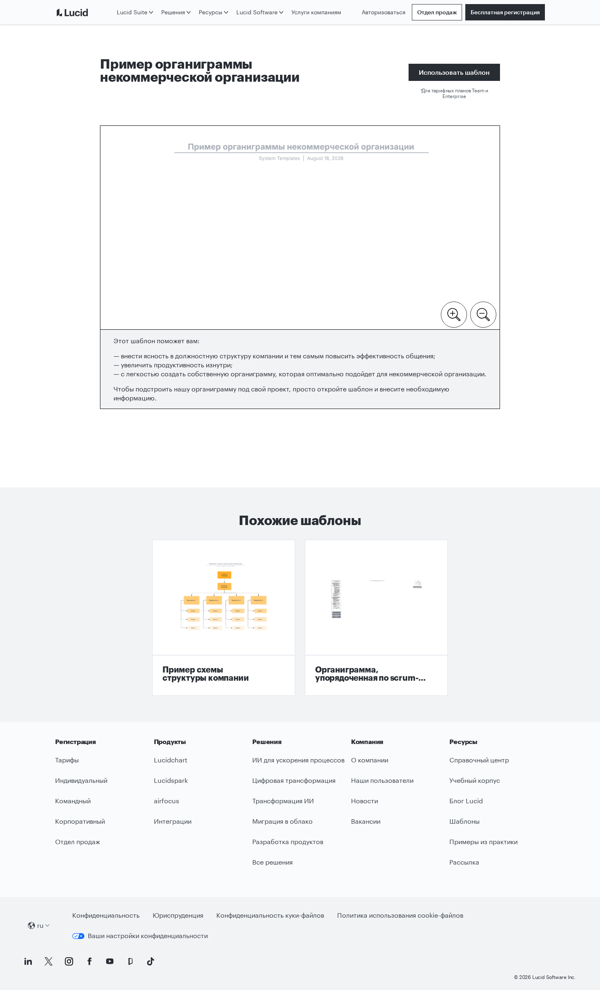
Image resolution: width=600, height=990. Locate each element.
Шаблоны (464, 821)
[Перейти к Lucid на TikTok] (151, 961)
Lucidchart (170, 760)
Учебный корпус (474, 780)
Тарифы (67, 760)
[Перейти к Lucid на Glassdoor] (130, 961)
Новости (364, 801)
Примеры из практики (483, 841)
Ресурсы (210, 12)
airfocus (166, 801)
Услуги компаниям (316, 12)
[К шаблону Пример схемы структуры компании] (224, 617)
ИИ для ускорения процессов (298, 760)
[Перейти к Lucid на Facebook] (89, 961)
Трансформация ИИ (283, 801)
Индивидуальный (81, 780)
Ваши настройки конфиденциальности (148, 935)
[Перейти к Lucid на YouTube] (110, 961)
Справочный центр (479, 760)
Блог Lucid (466, 801)
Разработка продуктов (287, 841)
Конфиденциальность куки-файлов (270, 915)
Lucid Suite (132, 12)
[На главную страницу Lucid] (84, 12)
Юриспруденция (178, 915)
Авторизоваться (383, 12)
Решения (173, 12)
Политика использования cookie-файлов (400, 915)
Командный (73, 801)
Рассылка (464, 862)
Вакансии (365, 821)
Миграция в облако (282, 821)
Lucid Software (257, 12)
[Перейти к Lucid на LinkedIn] (28, 961)
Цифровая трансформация (294, 780)
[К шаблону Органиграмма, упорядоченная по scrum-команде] (376, 617)
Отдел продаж (437, 12)
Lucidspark (171, 780)
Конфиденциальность (106, 915)
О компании (369, 760)
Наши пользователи (382, 780)
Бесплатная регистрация (505, 12)
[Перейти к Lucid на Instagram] (69, 961)
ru (40, 925)
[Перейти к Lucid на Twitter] (48, 961)
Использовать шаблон (454, 72)
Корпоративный (80, 821)
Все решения (272, 862)
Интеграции (172, 821)
